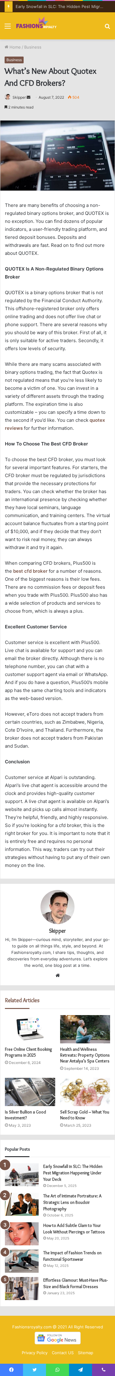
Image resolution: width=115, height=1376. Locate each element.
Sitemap (85, 1352)
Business (32, 47)
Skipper (19, 97)
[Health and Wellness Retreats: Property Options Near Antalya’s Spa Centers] (85, 1029)
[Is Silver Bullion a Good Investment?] (30, 1092)
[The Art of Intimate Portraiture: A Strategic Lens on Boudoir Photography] (22, 1204)
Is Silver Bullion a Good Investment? (25, 1115)
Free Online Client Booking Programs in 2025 (28, 1052)
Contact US (63, 1352)
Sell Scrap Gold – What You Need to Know (84, 1115)
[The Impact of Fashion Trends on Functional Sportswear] (22, 1261)
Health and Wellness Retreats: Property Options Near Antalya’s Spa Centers (85, 1055)
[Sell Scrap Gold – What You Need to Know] (85, 1092)
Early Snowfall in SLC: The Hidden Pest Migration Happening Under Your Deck (72, 1173)
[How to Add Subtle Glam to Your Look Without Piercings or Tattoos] (22, 1233)
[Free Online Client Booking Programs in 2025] (30, 1029)
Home (14, 47)
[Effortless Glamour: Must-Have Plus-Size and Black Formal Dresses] (22, 1288)
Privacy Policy (35, 1352)
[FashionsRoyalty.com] (36, 26)
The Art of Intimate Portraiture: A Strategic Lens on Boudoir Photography (72, 1202)
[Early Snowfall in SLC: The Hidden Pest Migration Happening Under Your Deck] (22, 1174)
